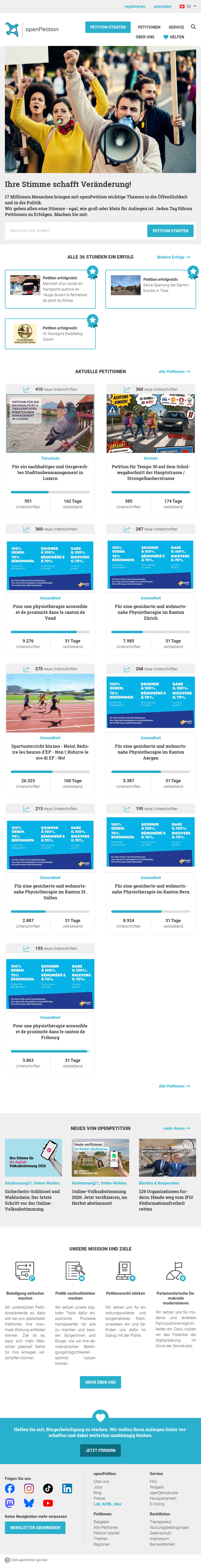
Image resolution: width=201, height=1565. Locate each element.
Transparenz (160, 1522)
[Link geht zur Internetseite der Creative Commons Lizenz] (8, 1559)
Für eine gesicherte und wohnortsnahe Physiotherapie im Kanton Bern (150, 889)
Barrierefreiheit (162, 1544)
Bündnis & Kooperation (159, 1183)
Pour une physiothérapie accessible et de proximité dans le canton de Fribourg (50, 1031)
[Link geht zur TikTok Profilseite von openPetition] (48, 1488)
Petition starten (108, 27)
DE (188, 6)
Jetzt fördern (100, 1450)
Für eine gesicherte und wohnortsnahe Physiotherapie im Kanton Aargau (151, 752)
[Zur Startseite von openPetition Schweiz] (32, 30)
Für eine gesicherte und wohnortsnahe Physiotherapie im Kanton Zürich (151, 612)
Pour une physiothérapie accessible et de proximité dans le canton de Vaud (50, 612)
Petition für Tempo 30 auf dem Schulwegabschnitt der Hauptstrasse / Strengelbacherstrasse (151, 472)
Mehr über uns (100, 1382)
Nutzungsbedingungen (169, 1527)
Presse (99, 1498)
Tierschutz (50, 458)
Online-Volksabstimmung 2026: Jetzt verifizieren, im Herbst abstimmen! (99, 1197)
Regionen (102, 1544)
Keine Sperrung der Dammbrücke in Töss (166, 285)
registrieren (135, 6)
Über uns (101, 1481)
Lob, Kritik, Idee (107, 1504)
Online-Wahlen (47, 1183)
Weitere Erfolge (171, 257)
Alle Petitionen (172, 371)
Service (176, 27)
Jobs (98, 1487)
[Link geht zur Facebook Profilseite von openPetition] (10, 1488)
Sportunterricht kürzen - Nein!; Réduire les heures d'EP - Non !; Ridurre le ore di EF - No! (50, 752)
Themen (101, 1538)
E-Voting (157, 1504)
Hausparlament (163, 1498)
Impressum (159, 1538)
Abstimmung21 (18, 1183)
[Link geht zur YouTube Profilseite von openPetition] (48, 1502)
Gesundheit (50, 598)
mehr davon (174, 1128)
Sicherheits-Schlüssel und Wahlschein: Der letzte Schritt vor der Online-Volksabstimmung (32, 1200)
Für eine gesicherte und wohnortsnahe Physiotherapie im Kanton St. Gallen (50, 892)
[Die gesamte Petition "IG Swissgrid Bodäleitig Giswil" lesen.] (25, 342)
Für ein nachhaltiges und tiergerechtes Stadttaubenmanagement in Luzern (50, 472)
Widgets (157, 1487)
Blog (97, 1492)
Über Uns (145, 37)
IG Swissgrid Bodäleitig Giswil (63, 334)
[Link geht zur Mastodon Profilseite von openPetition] (10, 1502)
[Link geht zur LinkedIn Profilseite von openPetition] (67, 1488)
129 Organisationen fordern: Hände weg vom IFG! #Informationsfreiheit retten (166, 1200)
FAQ (153, 1481)
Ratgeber (101, 1522)
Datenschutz (160, 1533)
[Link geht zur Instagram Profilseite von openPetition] (29, 1488)
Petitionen (149, 27)
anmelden (162, 6)
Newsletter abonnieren (35, 1527)
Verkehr (151, 458)
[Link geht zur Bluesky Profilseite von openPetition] (29, 1502)
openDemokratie (164, 1492)
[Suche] (193, 27)
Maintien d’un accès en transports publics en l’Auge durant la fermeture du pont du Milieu (65, 289)
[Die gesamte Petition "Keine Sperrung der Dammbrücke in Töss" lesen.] (126, 294)
